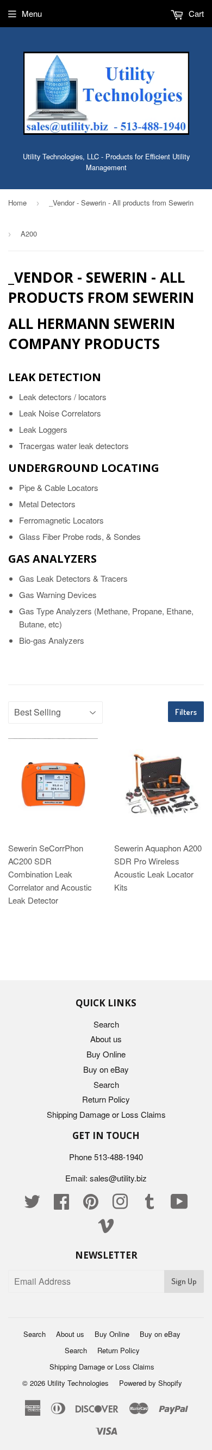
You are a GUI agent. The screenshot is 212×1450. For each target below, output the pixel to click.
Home (17, 202)
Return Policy (106, 1099)
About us (106, 1038)
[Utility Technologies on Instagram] (120, 1204)
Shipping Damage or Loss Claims (106, 1114)
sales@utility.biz (118, 1178)
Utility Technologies (78, 1383)
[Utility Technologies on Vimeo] (106, 1228)
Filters (186, 712)
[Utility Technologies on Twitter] (32, 1204)
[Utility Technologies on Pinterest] (91, 1204)
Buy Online (106, 1054)
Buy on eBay (106, 1069)
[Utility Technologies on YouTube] (179, 1204)
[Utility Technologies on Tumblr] (149, 1204)
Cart (195, 13)
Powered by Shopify (150, 1383)
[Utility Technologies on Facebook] (61, 1204)
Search (106, 1024)
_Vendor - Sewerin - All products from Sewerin (121, 202)
